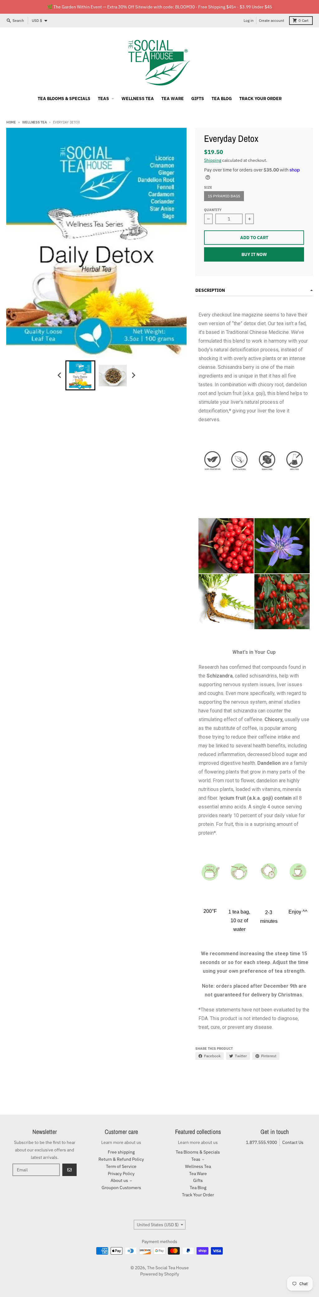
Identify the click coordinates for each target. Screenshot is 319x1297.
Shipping (212, 160)
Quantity (212, 210)
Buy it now (254, 254)
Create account (271, 20)
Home (11, 122)
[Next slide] (133, 375)
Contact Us (292, 1142)
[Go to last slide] (59, 375)
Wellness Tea (34, 122)
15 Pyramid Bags (224, 196)
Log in (249, 20)
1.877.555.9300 (261, 1142)
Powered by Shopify (159, 1274)
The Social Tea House (168, 1267)
